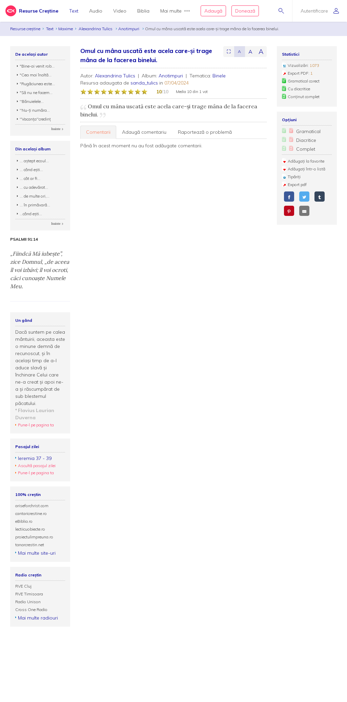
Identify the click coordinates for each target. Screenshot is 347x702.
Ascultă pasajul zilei (37, 465)
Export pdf (297, 184)
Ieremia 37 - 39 (35, 458)
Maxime (65, 28)
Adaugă (213, 11)
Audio (95, 11)
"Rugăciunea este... (37, 83)
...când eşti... (31, 213)
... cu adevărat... (34, 187)
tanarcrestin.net (29, 544)
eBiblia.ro (24, 521)
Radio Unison (28, 601)
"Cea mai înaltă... (36, 74)
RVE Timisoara (29, 593)
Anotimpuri (129, 28)
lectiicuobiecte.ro (30, 529)
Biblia (143, 11)
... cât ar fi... (30, 178)
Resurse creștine (25, 28)
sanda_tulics (144, 83)
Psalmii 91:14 (24, 239)
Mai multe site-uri (37, 553)
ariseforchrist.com (31, 505)
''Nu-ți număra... (35, 110)
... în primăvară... (35, 204)
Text (73, 11)
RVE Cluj (23, 586)
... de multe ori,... (34, 196)
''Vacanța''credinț (35, 119)
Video (119, 11)
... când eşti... (31, 169)
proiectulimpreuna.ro (34, 536)
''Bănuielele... (32, 101)
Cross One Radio (31, 609)
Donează (245, 11)
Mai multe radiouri (38, 618)
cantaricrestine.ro (31, 513)
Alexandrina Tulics (96, 28)
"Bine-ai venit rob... (37, 66)
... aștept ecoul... (34, 160)
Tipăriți (294, 176)
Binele (219, 76)
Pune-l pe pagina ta (36, 424)
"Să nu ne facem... (36, 92)
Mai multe (171, 11)
